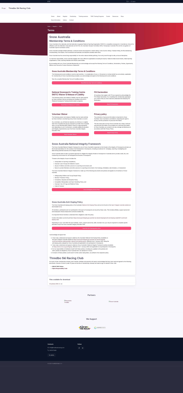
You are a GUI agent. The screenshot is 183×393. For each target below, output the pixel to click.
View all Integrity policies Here (91, 189)
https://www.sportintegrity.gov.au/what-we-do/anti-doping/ (89, 239)
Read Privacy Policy (112, 132)
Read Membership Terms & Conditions (91, 83)
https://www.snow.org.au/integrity (63, 246)
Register (65, 16)
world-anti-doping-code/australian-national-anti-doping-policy (69, 241)
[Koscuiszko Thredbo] (69, 301)
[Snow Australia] (113, 301)
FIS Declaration (101, 92)
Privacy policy (100, 114)
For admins (51, 355)
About (58, 16)
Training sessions (83, 16)
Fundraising (73, 16)
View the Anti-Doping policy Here (91, 228)
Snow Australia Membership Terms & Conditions (73, 71)
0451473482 (52, 350)
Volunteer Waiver (59, 114)
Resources (115, 16)
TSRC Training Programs (97, 16)
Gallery (65, 20)
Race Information (55, 20)
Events (108, 16)
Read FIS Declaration (112, 104)
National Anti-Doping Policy (89, 205)
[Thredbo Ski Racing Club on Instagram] (49, 1)
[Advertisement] (90, 380)
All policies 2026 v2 (54, 284)
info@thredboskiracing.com (56, 347)
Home (52, 16)
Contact (71, 20)
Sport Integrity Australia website (120, 205)
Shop (122, 16)
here (60, 206)
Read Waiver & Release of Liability (70, 105)
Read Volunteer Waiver (70, 134)
